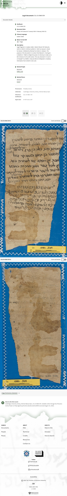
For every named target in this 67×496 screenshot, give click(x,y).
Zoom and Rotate (55, 121)
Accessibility (33, 477)
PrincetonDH (34, 466)
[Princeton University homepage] (33, 493)
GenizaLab (33, 462)
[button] (6, 4)
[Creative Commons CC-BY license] (33, 484)
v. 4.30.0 (33, 489)
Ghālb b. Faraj (20, 71)
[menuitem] (5, 428)
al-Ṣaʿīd (18, 81)
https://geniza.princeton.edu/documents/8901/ (27, 406)
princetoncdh (34, 469)
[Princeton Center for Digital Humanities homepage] (39, 453)
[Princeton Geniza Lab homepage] (28, 453)
